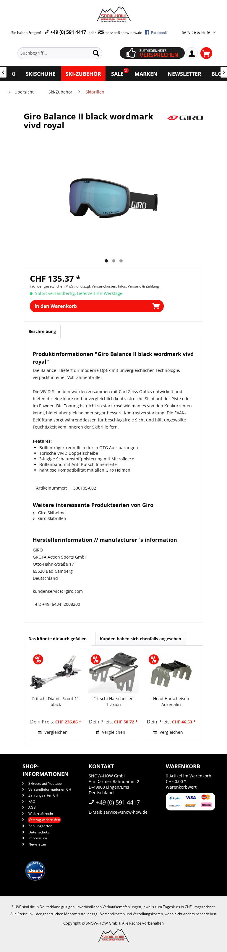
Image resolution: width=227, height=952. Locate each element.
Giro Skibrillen (51, 518)
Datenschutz (38, 832)
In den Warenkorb (56, 306)
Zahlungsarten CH (43, 795)
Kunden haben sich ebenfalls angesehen (140, 638)
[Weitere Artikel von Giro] (185, 122)
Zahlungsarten (40, 825)
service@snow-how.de (125, 812)
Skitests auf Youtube (45, 783)
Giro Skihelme (51, 513)
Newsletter (37, 844)
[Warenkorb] (206, 53)
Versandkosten (112, 913)
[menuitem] (68, 53)
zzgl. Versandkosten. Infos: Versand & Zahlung (121, 286)
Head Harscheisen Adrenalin (171, 701)
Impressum (37, 838)
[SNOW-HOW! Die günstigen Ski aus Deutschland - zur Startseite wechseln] (113, 14)
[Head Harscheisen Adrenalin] (171, 672)
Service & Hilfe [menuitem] (197, 32)
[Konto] (192, 53)
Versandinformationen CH (49, 789)
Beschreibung (42, 331)
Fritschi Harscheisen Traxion (113, 701)
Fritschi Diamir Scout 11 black (55, 701)
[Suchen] (96, 53)
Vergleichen (55, 732)
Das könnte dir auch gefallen (57, 638)
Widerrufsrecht (40, 813)
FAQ (31, 801)
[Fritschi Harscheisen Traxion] (113, 672)
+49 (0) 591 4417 (67, 32)
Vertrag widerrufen (44, 819)
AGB (32, 807)
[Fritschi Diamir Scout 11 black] (56, 672)
